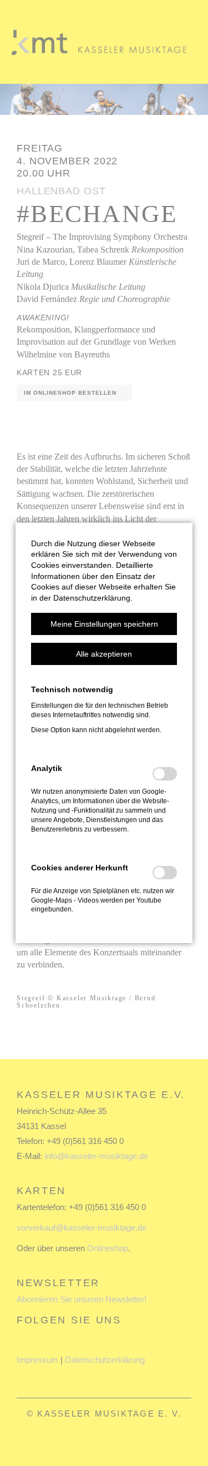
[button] (104, 624)
